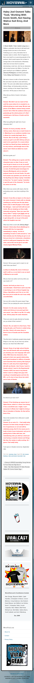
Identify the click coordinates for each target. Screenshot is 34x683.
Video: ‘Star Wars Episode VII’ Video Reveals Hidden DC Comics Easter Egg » (16, 468)
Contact (7, 635)
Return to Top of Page (17, 673)
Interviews (11, 454)
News (15, 454)
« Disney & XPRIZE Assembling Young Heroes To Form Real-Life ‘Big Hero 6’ (17, 463)
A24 (23, 454)
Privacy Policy (9, 639)
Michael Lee (17, 27)
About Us (7, 632)
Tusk (24, 455)
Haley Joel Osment (12, 455)
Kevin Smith (20, 455)
